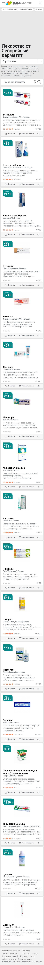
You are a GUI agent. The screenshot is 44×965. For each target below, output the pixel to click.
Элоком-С (8, 924)
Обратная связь (25, 959)
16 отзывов (18, 734)
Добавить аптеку (9, 959)
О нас (32, 956)
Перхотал (8, 669)
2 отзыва (17, 179)
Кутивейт (8, 266)
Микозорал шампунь (14, 467)
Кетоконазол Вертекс (14, 215)
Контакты (24, 956)
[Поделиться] (38, 133)
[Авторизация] (40, 3)
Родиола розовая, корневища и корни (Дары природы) (20, 772)
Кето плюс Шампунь (14, 165)
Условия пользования (11, 951)
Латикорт (8, 316)
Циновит (7, 874)
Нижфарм (8, 568)
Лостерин (8, 367)
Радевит (7, 720)
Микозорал (9, 417)
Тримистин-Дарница (14, 824)
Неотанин (8, 518)
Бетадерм (8, 114)
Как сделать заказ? (10, 956)
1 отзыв (17, 129)
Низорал (7, 619)
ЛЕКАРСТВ (22, 3)
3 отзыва (17, 788)
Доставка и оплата (30, 953)
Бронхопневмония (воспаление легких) (17, 9)
